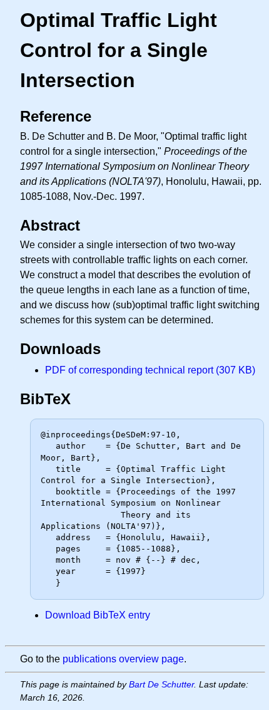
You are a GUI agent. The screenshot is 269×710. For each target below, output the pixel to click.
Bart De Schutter (161, 684)
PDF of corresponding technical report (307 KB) (150, 370)
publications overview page (123, 659)
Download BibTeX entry (97, 615)
